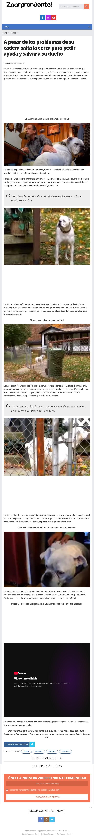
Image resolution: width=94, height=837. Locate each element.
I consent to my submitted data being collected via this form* (34, 790)
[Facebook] (41, 819)
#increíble (52, 752)
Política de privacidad (65, 834)
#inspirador (65, 752)
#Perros (26, 752)
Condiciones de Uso (30, 834)
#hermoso (38, 752)
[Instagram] (46, 819)
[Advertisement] (47, 100)
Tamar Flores (11, 63)
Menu (6, 27)
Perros (13, 33)
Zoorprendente (31, 831)
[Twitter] (52, 819)
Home (4, 33)
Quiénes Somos (47, 834)
